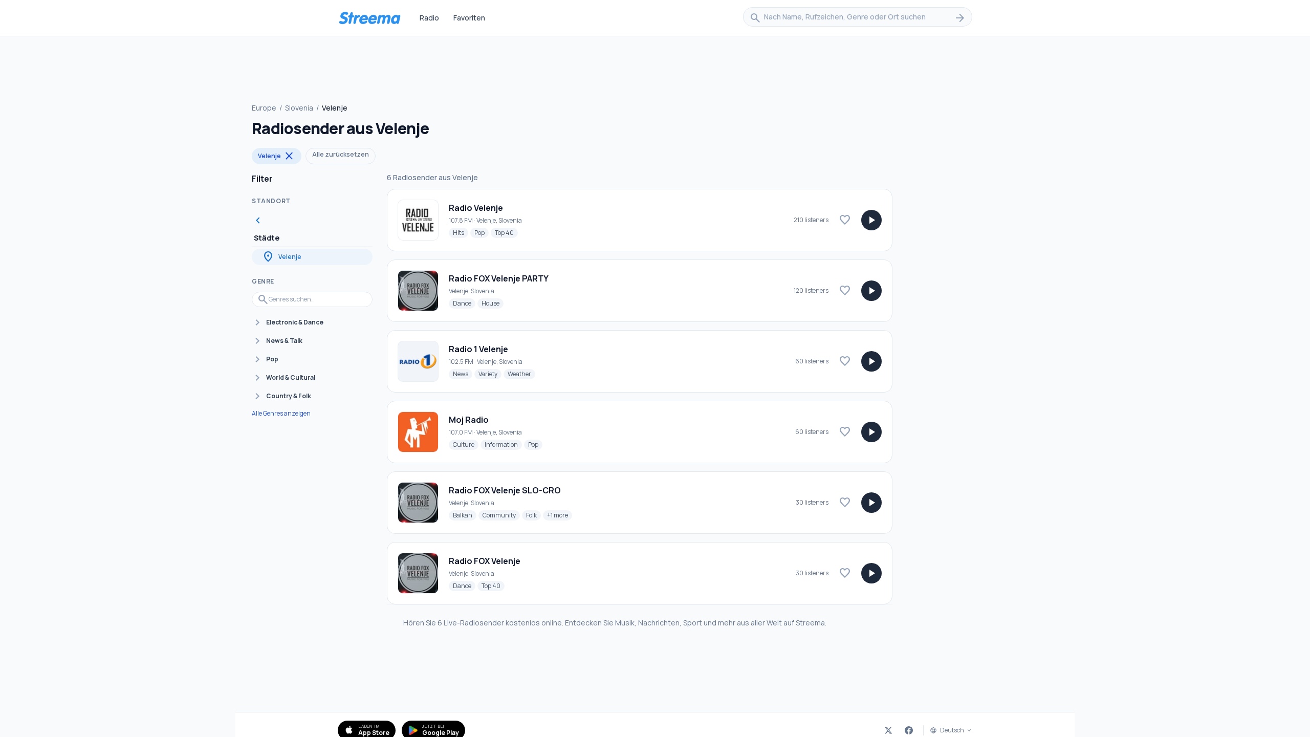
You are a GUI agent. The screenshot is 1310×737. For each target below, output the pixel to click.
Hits (460, 232)
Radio (429, 18)
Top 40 (506, 232)
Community (501, 514)
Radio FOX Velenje (484, 561)
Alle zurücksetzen (340, 154)
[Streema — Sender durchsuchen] (369, 18)
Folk (533, 514)
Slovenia (299, 108)
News (462, 373)
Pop (481, 232)
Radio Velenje (476, 207)
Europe (264, 108)
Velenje (276, 156)
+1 (559, 514)
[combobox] (857, 18)
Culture (465, 444)
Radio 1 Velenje (478, 349)
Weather (521, 373)
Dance (464, 303)
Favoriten (469, 18)
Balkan (464, 514)
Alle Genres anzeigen (281, 413)
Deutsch (952, 730)
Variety (489, 373)
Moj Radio (469, 419)
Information (503, 444)
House (493, 303)
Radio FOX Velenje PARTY (499, 278)
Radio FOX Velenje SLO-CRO (505, 490)
